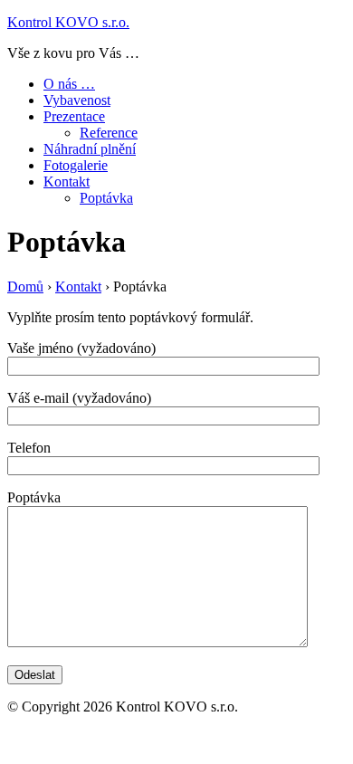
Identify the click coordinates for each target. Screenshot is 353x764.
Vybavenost (76, 100)
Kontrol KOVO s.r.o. (68, 22)
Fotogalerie (75, 165)
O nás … (69, 83)
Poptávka (106, 197)
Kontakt (66, 181)
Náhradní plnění (89, 149)
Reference (109, 132)
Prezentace (74, 116)
